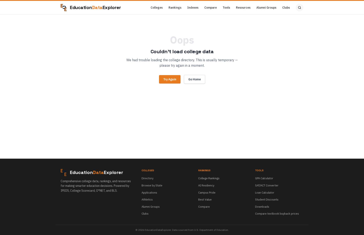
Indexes (192, 7)
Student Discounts (266, 199)
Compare (210, 7)
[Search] (299, 7)
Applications (149, 192)
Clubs (286, 7)
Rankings (175, 7)
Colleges (157, 7)
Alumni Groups (266, 7)
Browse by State (152, 185)
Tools (226, 7)
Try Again (169, 79)
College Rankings (208, 178)
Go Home (194, 79)
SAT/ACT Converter (266, 185)
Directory (147, 178)
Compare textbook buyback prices (277, 213)
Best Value (205, 199)
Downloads (262, 206)
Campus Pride (206, 192)
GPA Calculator (264, 178)
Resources (243, 7)
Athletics (147, 199)
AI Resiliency (206, 185)
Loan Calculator (264, 192)
